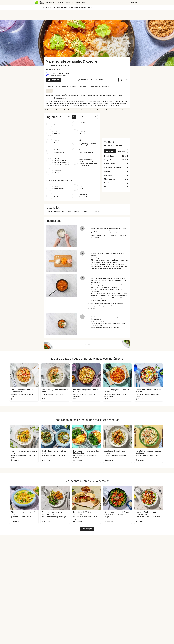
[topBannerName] (87, 15)
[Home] (43, 7)
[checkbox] (46, 69)
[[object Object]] (121, 80)
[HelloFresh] (39, 2)
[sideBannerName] (116, 124)
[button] (74, 117)
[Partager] (126, 80)
